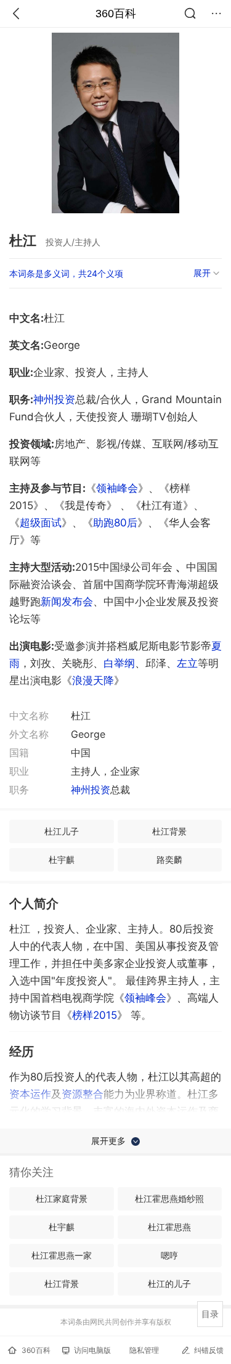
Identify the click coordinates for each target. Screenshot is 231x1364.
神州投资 (54, 399)
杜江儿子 (61, 831)
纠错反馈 (209, 1350)
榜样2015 (94, 1015)
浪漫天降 (93, 680)
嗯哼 (169, 1255)
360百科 (115, 13)
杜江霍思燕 (169, 1227)
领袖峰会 (117, 488)
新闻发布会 (67, 601)
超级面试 (41, 523)
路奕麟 (169, 859)
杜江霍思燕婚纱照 (169, 1198)
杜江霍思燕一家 (61, 1255)
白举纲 (119, 663)
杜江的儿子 (169, 1283)
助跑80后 (115, 523)
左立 (187, 663)
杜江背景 (169, 831)
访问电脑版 (92, 1350)
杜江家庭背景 (61, 1198)
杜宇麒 (62, 859)
